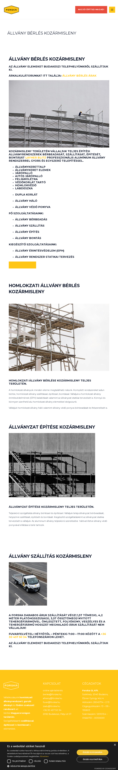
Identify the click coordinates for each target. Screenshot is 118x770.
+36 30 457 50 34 (52, 710)
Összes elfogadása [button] (92, 752)
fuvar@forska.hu (51, 702)
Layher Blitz (35, 157)
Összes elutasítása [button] (92, 759)
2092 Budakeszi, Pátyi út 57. (57, 714)
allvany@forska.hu (52, 698)
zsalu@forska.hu (51, 706)
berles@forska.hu (52, 694)
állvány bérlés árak (79, 75)
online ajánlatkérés (53, 690)
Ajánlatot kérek (22, 265)
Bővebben (44, 756)
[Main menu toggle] (112, 10)
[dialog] (59, 756)
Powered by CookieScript (105, 768)
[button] (91, 9)
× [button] (115, 745)
